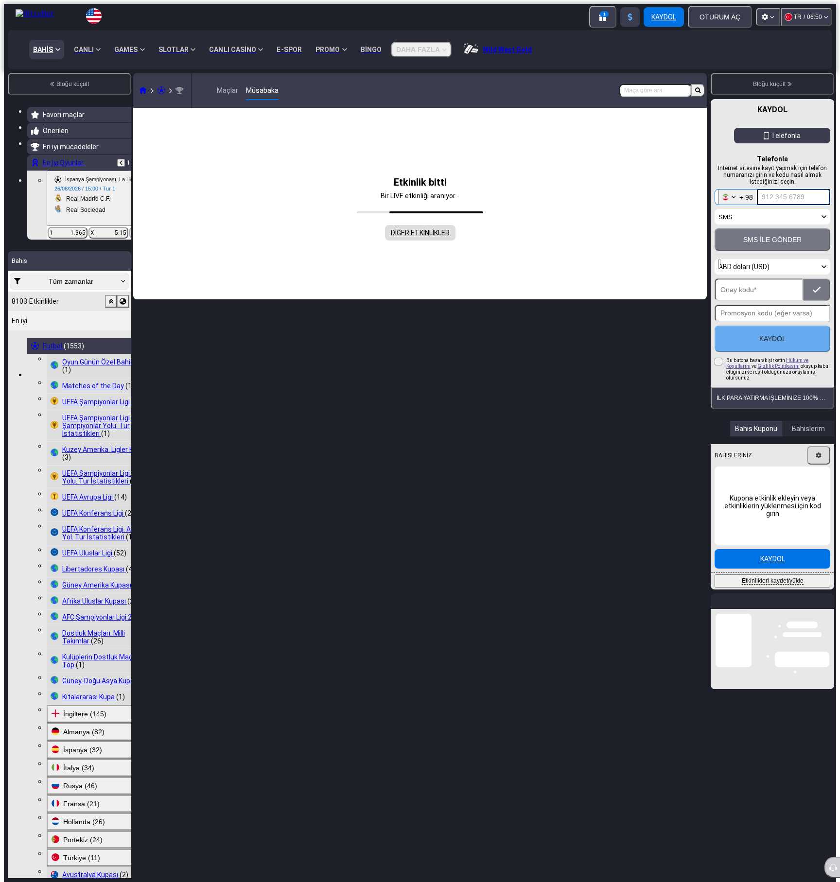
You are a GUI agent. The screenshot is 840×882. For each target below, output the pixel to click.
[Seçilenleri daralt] (111, 301)
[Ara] (698, 90)
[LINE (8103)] (143, 90)
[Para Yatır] (630, 17)
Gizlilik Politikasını (778, 366)
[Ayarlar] (768, 17)
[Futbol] (161, 90)
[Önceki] (121, 163)
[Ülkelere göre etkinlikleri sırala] (123, 301)
